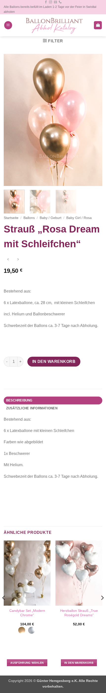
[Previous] (11, 120)
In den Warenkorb (53, 361)
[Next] (94, 120)
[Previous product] (18, 260)
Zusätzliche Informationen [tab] (31, 408)
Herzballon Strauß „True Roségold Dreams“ (79, 613)
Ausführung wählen (27, 662)
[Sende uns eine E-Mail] (55, 2)
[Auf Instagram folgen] (50, 2)
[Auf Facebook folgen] (45, 2)
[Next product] (8, 260)
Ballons (29, 218)
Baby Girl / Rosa (79, 218)
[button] (8, 25)
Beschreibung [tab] (19, 400)
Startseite (11, 218)
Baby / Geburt (50, 218)
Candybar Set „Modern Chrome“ (27, 613)
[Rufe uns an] (60, 2)
